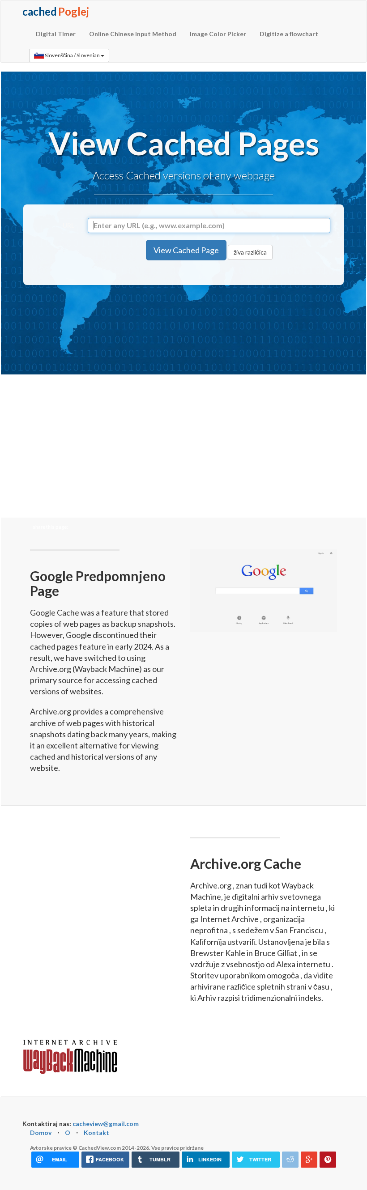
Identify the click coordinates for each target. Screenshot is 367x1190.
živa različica (250, 252)
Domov (40, 1132)
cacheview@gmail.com (106, 1123)
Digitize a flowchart (289, 34)
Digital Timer (56, 34)
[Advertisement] (186, 327)
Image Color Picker (218, 34)
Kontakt (96, 1132)
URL (68, 225)
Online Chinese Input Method (132, 34)
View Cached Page (186, 250)
